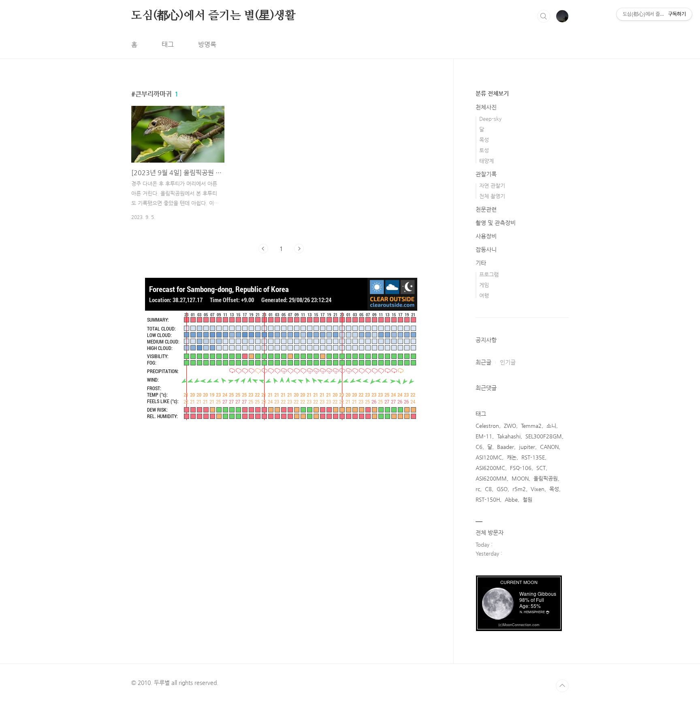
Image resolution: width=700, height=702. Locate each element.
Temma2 (531, 426)
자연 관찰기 (492, 185)
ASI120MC (489, 457)
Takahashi (509, 436)
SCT (541, 468)
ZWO (510, 426)
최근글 (483, 362)
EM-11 (484, 436)
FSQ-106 (520, 468)
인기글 (508, 362)
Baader (505, 447)
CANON (549, 447)
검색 (544, 16)
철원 (527, 499)
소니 (551, 426)
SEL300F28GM (543, 436)
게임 (484, 285)
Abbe (511, 499)
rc (478, 489)
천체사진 (486, 107)
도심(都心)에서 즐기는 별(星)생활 (213, 15)
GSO (502, 489)
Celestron (487, 426)
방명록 (207, 44)
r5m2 (519, 489)
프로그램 (489, 274)
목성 (484, 140)
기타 (481, 263)
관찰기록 (486, 174)
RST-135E (533, 457)
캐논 (511, 457)
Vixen (537, 489)
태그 (168, 44)
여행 (484, 295)
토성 (484, 150)
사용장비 (486, 236)
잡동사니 (486, 249)
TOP (562, 685)
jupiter (527, 447)
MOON (520, 478)
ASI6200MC (490, 468)
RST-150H (488, 499)
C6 (479, 447)
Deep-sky (490, 119)
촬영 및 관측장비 (496, 222)
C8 (488, 489)
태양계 (486, 161)
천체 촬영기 (492, 196)
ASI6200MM (491, 478)
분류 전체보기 (492, 93)
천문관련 (486, 209)
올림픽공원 (546, 478)
